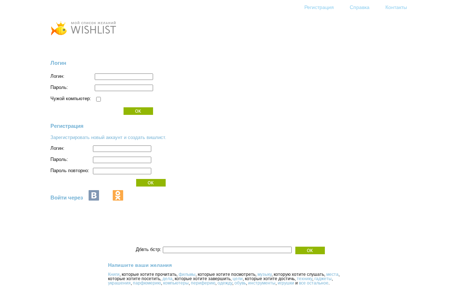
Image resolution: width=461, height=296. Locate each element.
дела (167, 279)
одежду (225, 283)
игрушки (286, 283)
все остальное (313, 283)
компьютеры (176, 283)
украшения (119, 283)
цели (238, 279)
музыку (265, 274)
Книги (114, 274)
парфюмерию (147, 283)
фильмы (187, 274)
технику (304, 279)
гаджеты (323, 279)
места (332, 274)
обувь (240, 283)
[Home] (83, 36)
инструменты (262, 283)
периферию (203, 283)
